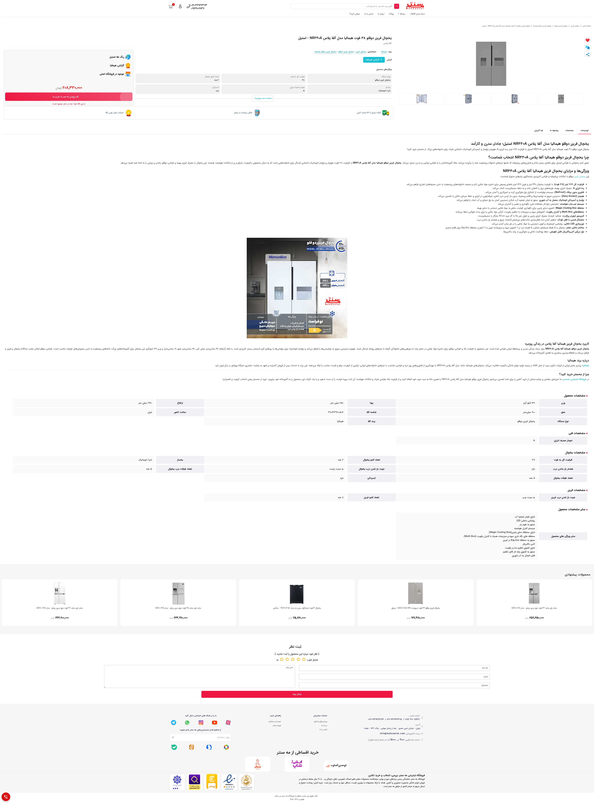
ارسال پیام (297, 694)
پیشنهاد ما (554, 130)
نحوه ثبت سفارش (274, 721)
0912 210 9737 (412, 719)
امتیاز (315, 660)
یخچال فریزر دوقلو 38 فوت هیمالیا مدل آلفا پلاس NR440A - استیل (506, 26)
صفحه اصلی (586, 26)
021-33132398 (394, 719)
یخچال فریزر (575, 26)
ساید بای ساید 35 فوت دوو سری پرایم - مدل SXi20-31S (178, 608)
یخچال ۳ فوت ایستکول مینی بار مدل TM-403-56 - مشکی (297, 608)
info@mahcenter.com (392, 733)
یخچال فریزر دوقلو (561, 26)
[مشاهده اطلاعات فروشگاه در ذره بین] (194, 782)
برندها (402, 13)
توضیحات (585, 130)
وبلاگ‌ (391, 13)
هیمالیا (384, 51)
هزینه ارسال (277, 725)
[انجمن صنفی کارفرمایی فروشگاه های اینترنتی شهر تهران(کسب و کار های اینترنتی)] (177, 782)
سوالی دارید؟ (355, 13)
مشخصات (569, 130)
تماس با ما (369, 13)
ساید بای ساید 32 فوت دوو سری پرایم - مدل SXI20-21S (534, 608)
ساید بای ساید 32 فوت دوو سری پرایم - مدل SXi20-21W (60, 608)
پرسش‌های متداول (320, 721)
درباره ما (381, 13)
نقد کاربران (538, 130)
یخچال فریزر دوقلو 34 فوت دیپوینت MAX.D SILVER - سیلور (416, 608)
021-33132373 (376, 719)
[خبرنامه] (172, 738)
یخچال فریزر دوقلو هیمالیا (542, 26)
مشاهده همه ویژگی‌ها (263, 98)
